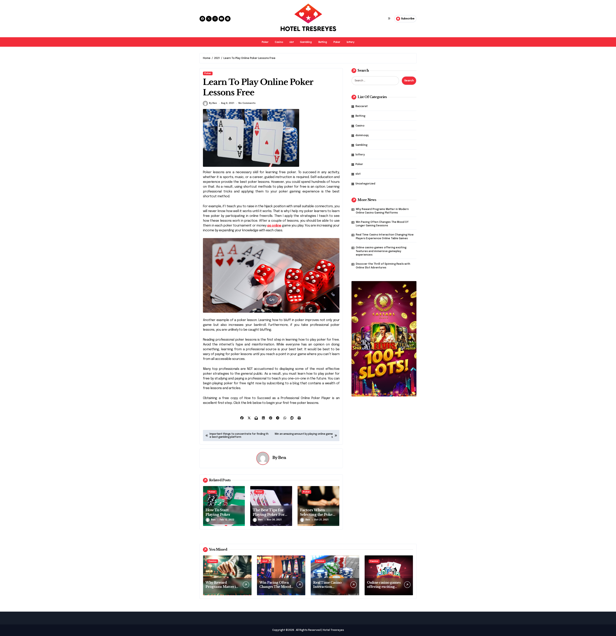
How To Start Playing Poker (217, 512)
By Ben (213, 103)
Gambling (306, 42)
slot (291, 42)
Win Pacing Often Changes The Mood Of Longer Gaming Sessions (382, 224)
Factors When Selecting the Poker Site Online (317, 514)
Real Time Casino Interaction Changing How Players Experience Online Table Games (385, 236)
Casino (279, 42)
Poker (265, 42)
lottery (351, 42)
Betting (322, 42)
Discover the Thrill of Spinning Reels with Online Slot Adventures (383, 266)
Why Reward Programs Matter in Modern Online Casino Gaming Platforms (382, 211)
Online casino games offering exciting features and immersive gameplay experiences (381, 251)
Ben (282, 457)
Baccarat (361, 106)
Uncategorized (365, 183)
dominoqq (362, 135)
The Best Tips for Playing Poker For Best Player (269, 514)
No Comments (247, 103)
